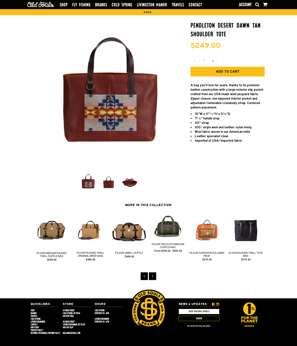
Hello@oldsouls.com (71, 333)
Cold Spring (122, 5)
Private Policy (37, 330)
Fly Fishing (81, 5)
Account (245, 4)
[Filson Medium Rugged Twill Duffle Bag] (51, 246)
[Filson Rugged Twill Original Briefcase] (90, 246)
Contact (195, 5)
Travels (178, 5)
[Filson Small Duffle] (129, 246)
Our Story (35, 327)
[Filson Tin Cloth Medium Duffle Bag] (168, 238)
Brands (101, 5)
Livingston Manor (152, 5)
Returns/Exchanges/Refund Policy (45, 333)
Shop (64, 5)
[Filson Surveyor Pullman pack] (207, 246)
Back (149, 12)
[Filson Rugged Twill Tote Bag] (245, 246)
